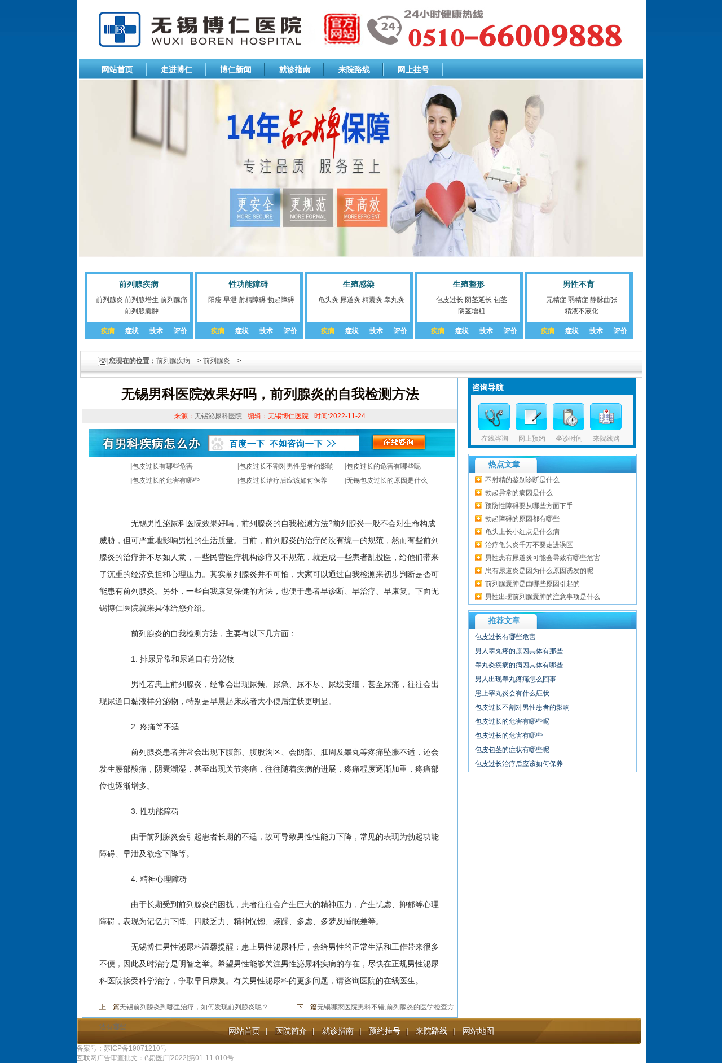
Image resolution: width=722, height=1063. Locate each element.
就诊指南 (295, 69)
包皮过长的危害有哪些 (166, 480)
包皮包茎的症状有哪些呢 (512, 750)
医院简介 (291, 1030)
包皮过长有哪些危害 (162, 466)
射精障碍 (252, 300)
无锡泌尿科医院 (218, 416)
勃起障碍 (280, 300)
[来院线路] (606, 416)
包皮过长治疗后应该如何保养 (283, 480)
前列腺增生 (142, 300)
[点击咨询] (568, 416)
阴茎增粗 (471, 311)
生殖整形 (469, 283)
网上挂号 (413, 69)
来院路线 (354, 69)
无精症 (556, 300)
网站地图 (478, 1030)
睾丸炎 (394, 300)
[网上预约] (531, 416)
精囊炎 (372, 300)
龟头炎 (328, 300)
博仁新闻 (236, 69)
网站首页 (117, 69)
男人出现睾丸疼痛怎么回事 (515, 679)
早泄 (230, 300)
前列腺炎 (109, 300)
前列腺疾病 (139, 283)
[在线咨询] (494, 416)
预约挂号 (384, 1030)
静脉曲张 (603, 300)
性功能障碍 (248, 283)
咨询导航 (488, 387)
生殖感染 (359, 283)
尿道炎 (350, 300)
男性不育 (579, 283)
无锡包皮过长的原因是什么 (387, 480)
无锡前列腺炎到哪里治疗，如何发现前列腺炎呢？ (194, 1007)
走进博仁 (176, 69)
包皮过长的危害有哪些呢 (383, 466)
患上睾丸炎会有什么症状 (512, 693)
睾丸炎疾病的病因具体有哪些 (519, 665)
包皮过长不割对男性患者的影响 (286, 466)
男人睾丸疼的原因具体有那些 (519, 651)
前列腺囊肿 (142, 311)
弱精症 (578, 300)
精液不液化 (581, 311)
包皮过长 (449, 300)
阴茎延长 (478, 300)
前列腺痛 (173, 300)
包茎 (500, 300)
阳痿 (215, 300)
